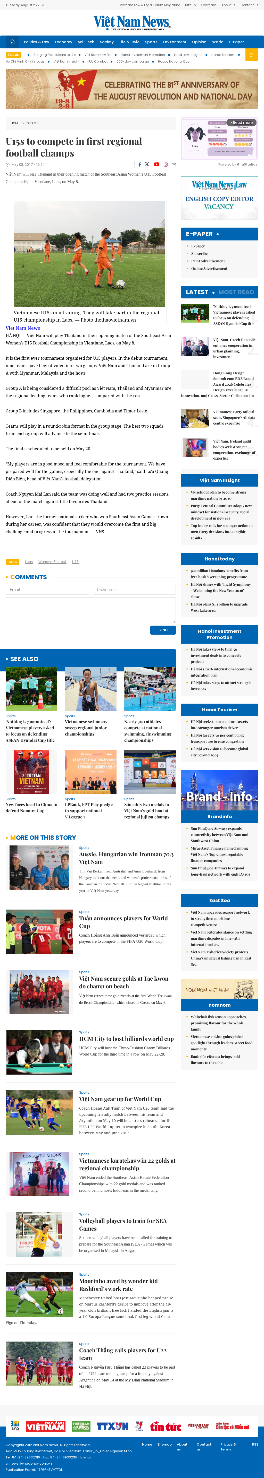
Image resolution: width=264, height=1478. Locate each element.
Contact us (204, 1447)
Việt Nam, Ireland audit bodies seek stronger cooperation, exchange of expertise (234, 450)
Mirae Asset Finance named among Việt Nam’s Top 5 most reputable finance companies (219, 854)
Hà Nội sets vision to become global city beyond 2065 (219, 751)
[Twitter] (147, 164)
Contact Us (249, 5)
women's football (52, 562)
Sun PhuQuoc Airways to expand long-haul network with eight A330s (220, 871)
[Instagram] (166, 164)
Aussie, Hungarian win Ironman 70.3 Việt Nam (126, 858)
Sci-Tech (86, 42)
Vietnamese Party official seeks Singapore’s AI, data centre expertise (234, 417)
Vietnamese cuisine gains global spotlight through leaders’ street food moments (221, 1042)
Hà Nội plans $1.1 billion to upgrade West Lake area (219, 607)
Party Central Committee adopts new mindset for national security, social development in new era (221, 512)
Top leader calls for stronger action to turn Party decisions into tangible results (222, 531)
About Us (228, 5)
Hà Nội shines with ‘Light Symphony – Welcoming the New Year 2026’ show (221, 590)
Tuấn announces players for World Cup (123, 922)
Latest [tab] (197, 292)
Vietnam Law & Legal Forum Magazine (150, 5)
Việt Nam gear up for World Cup (120, 1099)
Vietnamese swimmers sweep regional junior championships (86, 728)
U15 (75, 562)
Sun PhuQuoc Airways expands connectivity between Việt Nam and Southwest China (219, 834)
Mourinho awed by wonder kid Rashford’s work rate (118, 1284)
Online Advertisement (209, 268)
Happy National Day (173, 61)
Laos (29, 562)
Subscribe (199, 253)
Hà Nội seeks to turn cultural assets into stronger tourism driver (219, 724)
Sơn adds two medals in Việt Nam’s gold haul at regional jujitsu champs (146, 810)
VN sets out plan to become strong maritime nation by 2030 (218, 495)
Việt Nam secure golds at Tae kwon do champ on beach (124, 982)
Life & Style (129, 42)
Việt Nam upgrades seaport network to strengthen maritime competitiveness (220, 918)
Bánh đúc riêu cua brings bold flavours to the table (215, 1059)
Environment (174, 42)
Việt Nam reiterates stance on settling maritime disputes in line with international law (221, 938)
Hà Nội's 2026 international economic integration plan (222, 672)
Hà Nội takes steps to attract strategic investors (221, 685)
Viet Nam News (23, 328)
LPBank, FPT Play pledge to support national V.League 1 (89, 810)
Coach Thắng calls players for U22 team (123, 1354)
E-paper (199, 234)
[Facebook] (139, 164)
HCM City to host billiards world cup (126, 1038)
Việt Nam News (132, 22)
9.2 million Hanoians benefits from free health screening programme (219, 573)
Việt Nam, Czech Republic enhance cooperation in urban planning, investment (234, 348)
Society (107, 42)
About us (182, 1447)
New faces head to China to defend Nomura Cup (31, 807)
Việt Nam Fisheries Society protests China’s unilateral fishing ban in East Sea (221, 958)
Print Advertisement (208, 260)
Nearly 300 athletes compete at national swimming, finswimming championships (147, 731)
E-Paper (236, 42)
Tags (12, 562)
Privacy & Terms (228, 1447)
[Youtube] (156, 164)
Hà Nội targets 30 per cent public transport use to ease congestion (217, 738)
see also (24, 659)
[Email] (174, 164)
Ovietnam (208, 5)
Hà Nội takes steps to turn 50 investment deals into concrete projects (216, 655)
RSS (255, 1444)
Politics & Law (36, 42)
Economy (63, 42)
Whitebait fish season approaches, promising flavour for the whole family (219, 1023)
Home (15, 123)
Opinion (199, 42)
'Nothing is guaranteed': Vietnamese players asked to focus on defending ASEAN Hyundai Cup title (30, 731)
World (218, 42)
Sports (151, 42)
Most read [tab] (236, 292)
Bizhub (190, 5)
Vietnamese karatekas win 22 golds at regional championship (127, 1164)
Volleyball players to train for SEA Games (123, 1224)
